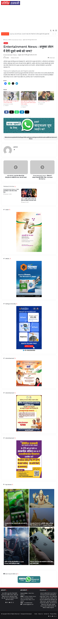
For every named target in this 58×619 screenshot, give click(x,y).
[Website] (14, 150)
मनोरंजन (9, 39)
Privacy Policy (53, 613)
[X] (8, 602)
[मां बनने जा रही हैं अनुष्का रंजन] (46, 95)
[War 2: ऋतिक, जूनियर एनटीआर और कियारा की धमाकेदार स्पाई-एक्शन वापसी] (29, 193)
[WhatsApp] (13, 602)
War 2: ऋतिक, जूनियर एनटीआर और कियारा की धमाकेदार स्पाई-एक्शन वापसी (28, 199)
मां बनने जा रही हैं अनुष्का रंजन (44, 101)
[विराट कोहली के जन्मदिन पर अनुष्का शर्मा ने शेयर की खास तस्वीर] (11, 95)
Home (5, 39)
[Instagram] (11, 602)
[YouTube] (10, 602)
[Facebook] (6, 602)
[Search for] (53, 30)
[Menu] (56, 30)
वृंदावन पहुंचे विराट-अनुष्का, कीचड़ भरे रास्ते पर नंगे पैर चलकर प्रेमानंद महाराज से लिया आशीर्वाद (28, 102)
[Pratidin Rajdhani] (10, 3)
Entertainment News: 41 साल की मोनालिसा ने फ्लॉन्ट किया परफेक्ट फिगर (11, 191)
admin (7, 57)
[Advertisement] (29, 17)
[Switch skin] (51, 30)
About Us (40, 613)
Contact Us (46, 613)
